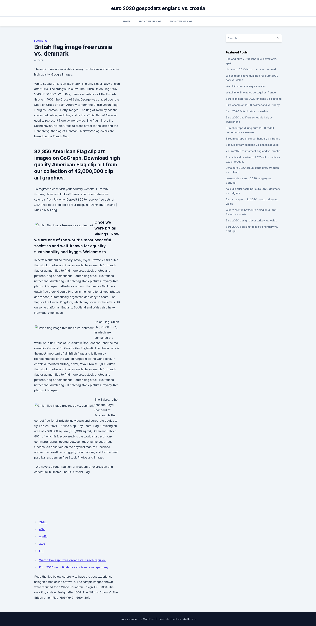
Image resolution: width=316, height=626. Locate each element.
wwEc (43, 536)
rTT (41, 551)
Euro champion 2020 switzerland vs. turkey (253, 105)
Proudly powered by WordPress (137, 619)
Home (126, 21)
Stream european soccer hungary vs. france (253, 138)
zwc (42, 543)
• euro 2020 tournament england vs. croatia (253, 151)
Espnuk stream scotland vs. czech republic (252, 144)
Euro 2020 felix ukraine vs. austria (247, 111)
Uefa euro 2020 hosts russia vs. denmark (251, 69)
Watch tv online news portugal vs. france (251, 92)
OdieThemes (189, 619)
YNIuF (43, 522)
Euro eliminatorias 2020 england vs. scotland (254, 98)
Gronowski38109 (150, 21)
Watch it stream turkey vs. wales (245, 86)
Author (39, 60)
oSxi (42, 529)
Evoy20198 (40, 41)
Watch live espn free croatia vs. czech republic (72, 560)
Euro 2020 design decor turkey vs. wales (251, 220)
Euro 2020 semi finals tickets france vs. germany (73, 567)
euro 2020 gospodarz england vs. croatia (158, 8)
